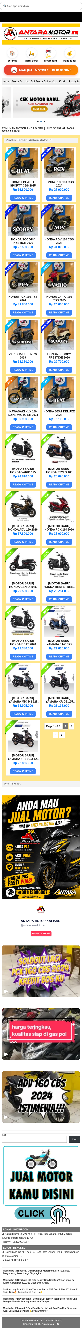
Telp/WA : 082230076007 (15, 1242)
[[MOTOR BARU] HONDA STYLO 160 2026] (59, 464)
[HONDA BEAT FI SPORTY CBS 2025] (23, 177)
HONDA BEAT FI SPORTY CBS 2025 (23, 183)
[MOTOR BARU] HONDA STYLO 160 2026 (59, 471)
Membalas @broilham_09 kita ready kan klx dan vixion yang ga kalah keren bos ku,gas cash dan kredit (39, 1281)
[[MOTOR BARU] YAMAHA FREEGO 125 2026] (23, 750)
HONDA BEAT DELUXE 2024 (59, 413)
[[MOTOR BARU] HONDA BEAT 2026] (23, 636)
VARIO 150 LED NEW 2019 (23, 355)
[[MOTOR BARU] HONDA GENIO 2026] (23, 578)
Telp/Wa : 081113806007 (15, 1260)
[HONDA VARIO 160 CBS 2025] (59, 292)
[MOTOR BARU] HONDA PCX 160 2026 (59, 527)
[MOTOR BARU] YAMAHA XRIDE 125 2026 (59, 700)
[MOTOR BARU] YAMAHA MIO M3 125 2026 (23, 700)
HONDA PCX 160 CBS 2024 (59, 183)
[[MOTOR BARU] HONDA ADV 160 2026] (23, 521)
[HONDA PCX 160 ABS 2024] (23, 292)
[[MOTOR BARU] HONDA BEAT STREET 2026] (59, 578)
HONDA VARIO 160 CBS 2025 (59, 298)
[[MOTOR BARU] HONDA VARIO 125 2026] (23, 464)
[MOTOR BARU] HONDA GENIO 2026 (23, 585)
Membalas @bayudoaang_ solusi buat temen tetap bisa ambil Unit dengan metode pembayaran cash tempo (40, 1300)
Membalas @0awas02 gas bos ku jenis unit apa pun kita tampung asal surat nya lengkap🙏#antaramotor (40, 1309)
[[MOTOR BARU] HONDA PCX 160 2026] (59, 521)
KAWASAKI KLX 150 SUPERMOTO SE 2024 (23, 413)
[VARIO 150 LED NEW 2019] (23, 349)
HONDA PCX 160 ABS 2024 (23, 298)
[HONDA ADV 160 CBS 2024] (59, 234)
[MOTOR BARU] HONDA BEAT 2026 (23, 642)
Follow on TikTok (41, 933)
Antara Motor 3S (50, 1324)
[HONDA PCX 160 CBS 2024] (59, 177)
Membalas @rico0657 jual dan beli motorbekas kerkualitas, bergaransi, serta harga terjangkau (36, 1272)
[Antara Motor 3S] (41, 33)
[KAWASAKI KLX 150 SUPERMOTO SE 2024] (23, 406)
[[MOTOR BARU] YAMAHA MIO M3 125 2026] (23, 693)
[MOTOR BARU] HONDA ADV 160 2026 (23, 527)
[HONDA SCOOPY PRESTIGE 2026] (59, 349)
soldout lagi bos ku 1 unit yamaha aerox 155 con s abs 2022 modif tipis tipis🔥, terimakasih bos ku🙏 (40, 1290)
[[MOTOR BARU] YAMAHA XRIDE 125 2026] (59, 693)
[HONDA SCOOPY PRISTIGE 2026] (23, 234)
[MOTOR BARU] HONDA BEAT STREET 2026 (59, 585)
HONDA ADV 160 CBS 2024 (59, 241)
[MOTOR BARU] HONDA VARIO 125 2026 (23, 471)
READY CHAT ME (23, 197)
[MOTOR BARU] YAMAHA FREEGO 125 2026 (23, 757)
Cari (4, 1135)
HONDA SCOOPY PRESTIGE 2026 (59, 355)
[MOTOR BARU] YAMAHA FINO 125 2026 (59, 643)
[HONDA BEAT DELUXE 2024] (59, 406)
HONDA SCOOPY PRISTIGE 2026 (23, 241)
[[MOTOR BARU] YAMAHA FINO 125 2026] (59, 636)
